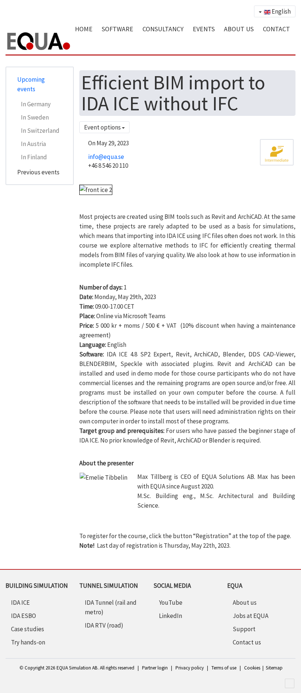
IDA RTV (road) (104, 625)
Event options (103, 127)
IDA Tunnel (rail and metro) (111, 607)
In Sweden (35, 117)
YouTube (170, 602)
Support (244, 629)
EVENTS (204, 29)
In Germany (36, 104)
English (281, 11)
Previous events (38, 172)
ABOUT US (239, 29)
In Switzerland (40, 131)
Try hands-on (28, 642)
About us (245, 602)
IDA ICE (20, 602)
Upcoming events (31, 84)
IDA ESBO (23, 616)
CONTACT (276, 29)
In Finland (34, 157)
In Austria (33, 144)
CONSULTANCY (163, 29)
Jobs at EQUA (250, 616)
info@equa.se (106, 157)
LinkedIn (170, 616)
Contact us (247, 642)
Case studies (27, 629)
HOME (84, 29)
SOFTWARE (117, 29)
